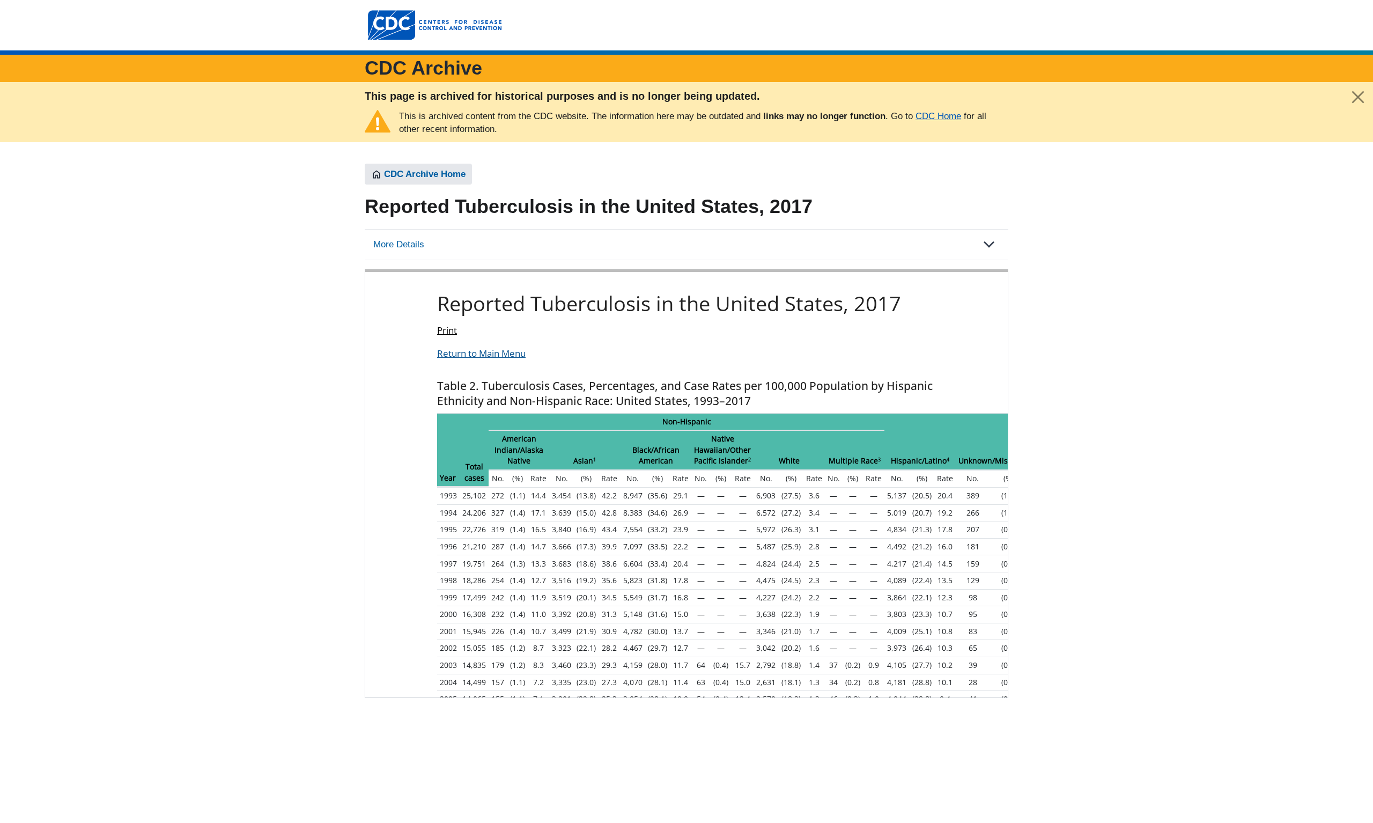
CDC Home (938, 116)
